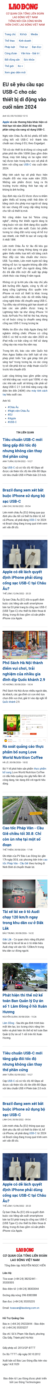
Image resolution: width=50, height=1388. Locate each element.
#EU (10, 414)
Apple (6, 122)
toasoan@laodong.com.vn (24, 1307)
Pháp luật (10, 47)
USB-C (27, 164)
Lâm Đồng (8, 1023)
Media (34, 34)
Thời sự (23, 47)
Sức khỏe (29, 59)
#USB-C (12, 422)
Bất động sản (12, 59)
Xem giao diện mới (15, 72)
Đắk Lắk (7, 939)
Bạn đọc (36, 47)
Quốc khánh (9, 701)
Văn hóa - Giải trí (30, 53)
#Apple (12, 418)
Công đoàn (11, 53)
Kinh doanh (25, 40)
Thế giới (9, 66)
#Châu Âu (13, 407)
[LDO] (25, 554)
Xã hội (23, 34)
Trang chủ (10, 34)
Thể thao (10, 40)
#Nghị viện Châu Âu (18, 410)
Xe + (20, 66)
